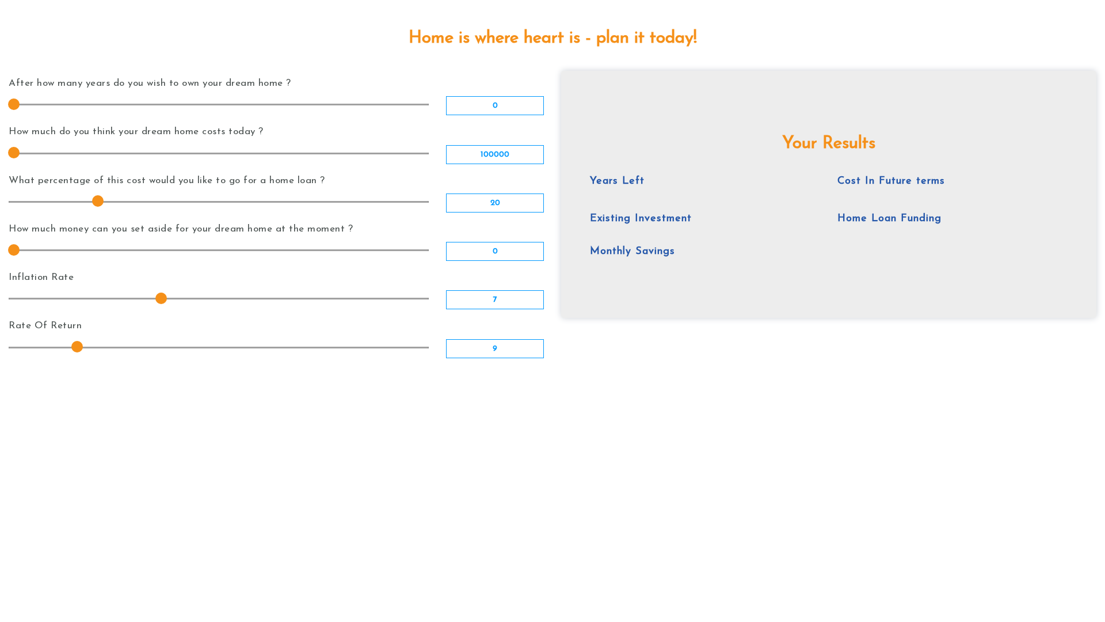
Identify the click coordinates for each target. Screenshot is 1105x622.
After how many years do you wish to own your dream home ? (150, 83)
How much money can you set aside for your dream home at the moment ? (181, 229)
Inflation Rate (41, 277)
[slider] (14, 104)
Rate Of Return (45, 326)
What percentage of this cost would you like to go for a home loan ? (167, 180)
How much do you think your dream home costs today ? (136, 131)
